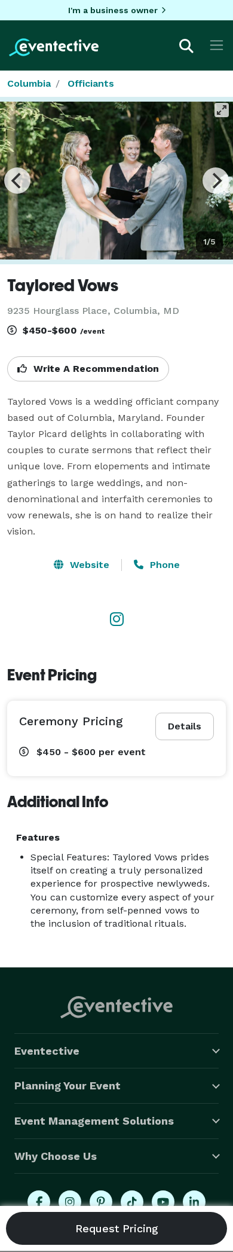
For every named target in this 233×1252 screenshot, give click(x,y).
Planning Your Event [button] (67, 1085)
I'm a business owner (113, 10)
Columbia (29, 83)
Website (88, 564)
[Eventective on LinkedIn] (194, 1201)
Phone (163, 564)
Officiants (91, 83)
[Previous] (17, 180)
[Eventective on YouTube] (163, 1201)
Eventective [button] (46, 1051)
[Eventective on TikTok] (132, 1201)
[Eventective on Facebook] (38, 1201)
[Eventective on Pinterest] (101, 1201)
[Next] (216, 180)
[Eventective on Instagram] (70, 1201)
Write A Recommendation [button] (94, 368)
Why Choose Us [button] (55, 1156)
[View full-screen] (221, 110)
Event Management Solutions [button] (94, 1120)
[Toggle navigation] (217, 45)
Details (184, 726)
